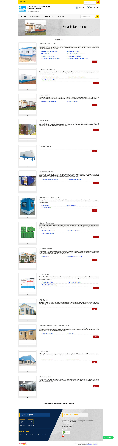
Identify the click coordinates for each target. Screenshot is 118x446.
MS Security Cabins (46, 207)
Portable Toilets (45, 377)
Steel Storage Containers (48, 230)
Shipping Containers (47, 172)
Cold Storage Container (48, 233)
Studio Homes (45, 120)
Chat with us (109, 437)
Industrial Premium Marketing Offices (77, 77)
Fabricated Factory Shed (47, 359)
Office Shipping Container (74, 179)
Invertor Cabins (45, 146)
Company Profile (35, 16)
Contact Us (60, 16)
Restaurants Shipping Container (50, 179)
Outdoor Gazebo (46, 249)
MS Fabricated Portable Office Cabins (50, 58)
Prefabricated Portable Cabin (74, 56)
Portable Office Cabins (48, 44)
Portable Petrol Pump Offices (49, 79)
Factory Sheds (45, 351)
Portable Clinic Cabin (47, 282)
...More (94, 61)
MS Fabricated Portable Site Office (50, 77)
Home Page (23, 16)
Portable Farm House (72, 101)
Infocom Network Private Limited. (92, 444)
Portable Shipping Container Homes (76, 53)
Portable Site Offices (47, 69)
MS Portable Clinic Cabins (74, 282)
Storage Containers (47, 223)
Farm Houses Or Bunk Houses (48, 101)
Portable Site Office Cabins (47, 56)
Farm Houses (44, 95)
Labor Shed (71, 333)
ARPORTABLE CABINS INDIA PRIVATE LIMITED (38, 9)
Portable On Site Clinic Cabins (49, 284)
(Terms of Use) (95, 443)
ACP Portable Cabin (46, 53)
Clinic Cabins (44, 274)
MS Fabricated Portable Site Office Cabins (77, 58)
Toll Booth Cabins (71, 205)
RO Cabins (44, 300)
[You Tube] (98, 2)
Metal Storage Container (74, 230)
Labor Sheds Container (47, 333)
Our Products (49, 16)
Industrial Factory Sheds (73, 359)
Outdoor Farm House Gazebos (74, 256)
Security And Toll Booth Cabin (50, 197)
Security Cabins (45, 205)
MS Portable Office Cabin (73, 51)
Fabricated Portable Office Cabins (49, 51)
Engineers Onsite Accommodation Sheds (54, 326)
